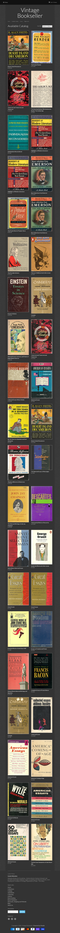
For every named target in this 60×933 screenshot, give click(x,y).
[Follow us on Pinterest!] (15, 919)
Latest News (11, 873)
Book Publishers (12, 900)
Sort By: (39, 26)
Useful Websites (12, 876)
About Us (10, 905)
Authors (10, 896)
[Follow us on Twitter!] (12, 919)
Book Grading (11, 898)
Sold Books (11, 892)
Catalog (10, 891)
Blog (9, 903)
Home (9, 887)
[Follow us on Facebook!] (9, 919)
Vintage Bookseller (30, 12)
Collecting (10, 894)
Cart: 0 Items (53, 2)
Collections (11, 889)
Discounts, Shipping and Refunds (17, 901)
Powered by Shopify (39, 925)
